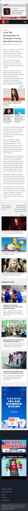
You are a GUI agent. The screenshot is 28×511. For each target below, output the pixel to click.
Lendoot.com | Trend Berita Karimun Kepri (13, 506)
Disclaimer (4, 497)
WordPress (11, 509)
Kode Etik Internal (6, 500)
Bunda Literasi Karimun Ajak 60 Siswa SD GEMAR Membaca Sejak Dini (13, 340)
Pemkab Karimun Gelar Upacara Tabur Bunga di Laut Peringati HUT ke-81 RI (13, 372)
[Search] (25, 22)
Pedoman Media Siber (7, 492)
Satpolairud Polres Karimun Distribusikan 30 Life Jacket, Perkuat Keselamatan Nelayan (13, 306)
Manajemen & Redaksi (7, 489)
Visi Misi (3, 494)
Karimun (5, 30)
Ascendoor (20, 507)
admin (5, 44)
